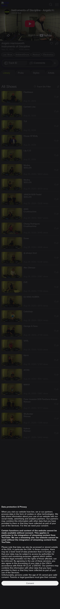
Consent (30, 583)
